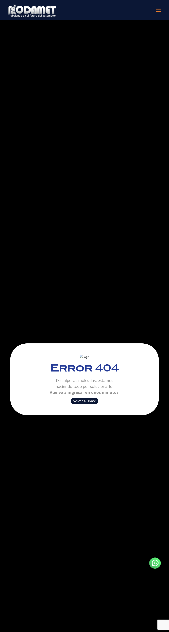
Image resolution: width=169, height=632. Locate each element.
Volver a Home (84, 401)
